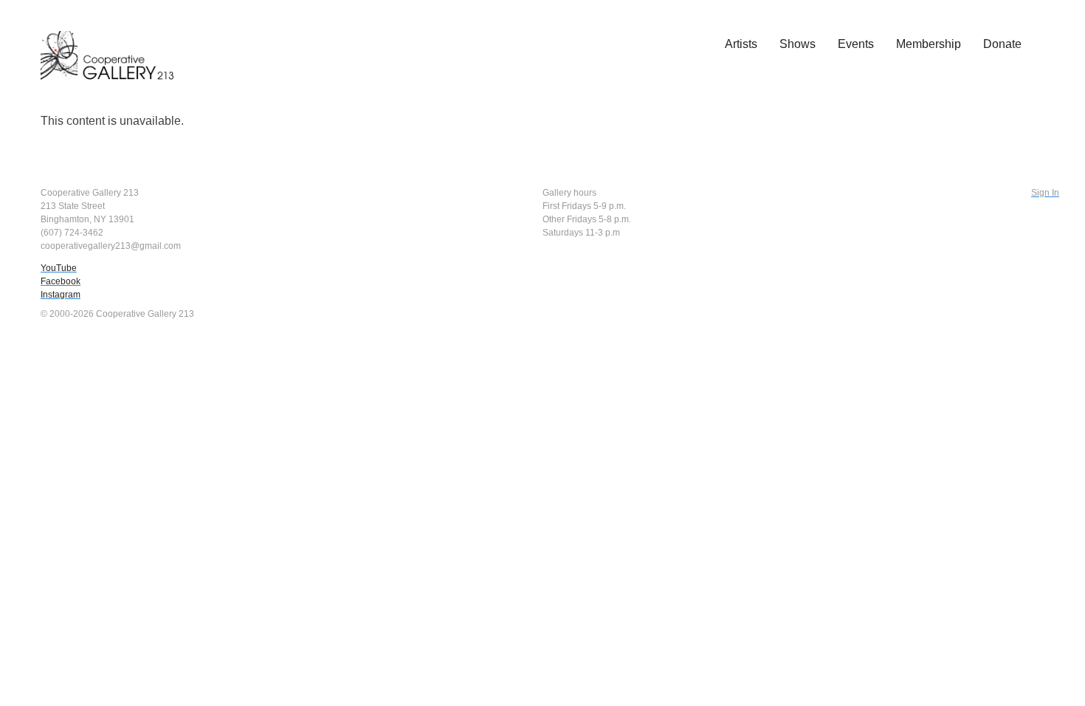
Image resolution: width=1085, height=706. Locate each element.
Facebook (60, 281)
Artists (741, 44)
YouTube (59, 268)
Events (856, 44)
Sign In (1045, 193)
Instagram (60, 294)
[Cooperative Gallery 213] (114, 45)
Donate (1002, 44)
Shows (797, 44)
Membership (928, 44)
